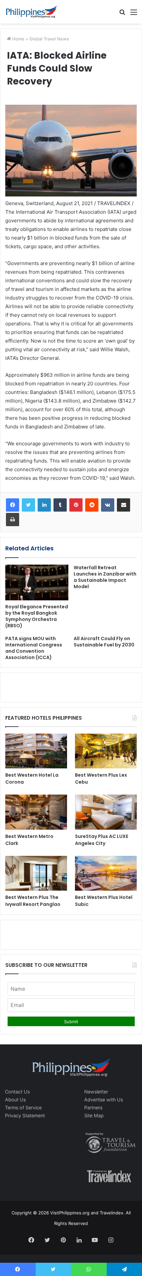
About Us (15, 1099)
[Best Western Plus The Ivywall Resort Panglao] (36, 873)
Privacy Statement (25, 1115)
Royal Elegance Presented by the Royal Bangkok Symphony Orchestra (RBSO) (36, 616)
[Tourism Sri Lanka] (31, 12)
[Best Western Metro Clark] (36, 812)
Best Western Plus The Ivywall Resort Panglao (32, 901)
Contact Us (17, 1091)
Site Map (94, 1115)
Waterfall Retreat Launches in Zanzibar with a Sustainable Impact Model (105, 577)
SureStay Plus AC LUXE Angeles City (101, 840)
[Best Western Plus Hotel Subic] (106, 873)
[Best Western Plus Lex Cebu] (106, 751)
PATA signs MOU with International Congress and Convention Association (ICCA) (33, 648)
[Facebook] (12, 505)
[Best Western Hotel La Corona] (36, 751)
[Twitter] (28, 505)
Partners (93, 1107)
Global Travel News (49, 38)
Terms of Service (23, 1107)
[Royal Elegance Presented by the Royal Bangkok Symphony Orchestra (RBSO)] (36, 582)
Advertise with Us (103, 1099)
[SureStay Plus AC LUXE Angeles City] (106, 812)
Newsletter (96, 1091)
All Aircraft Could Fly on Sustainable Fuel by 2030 (104, 641)
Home (17, 38)
